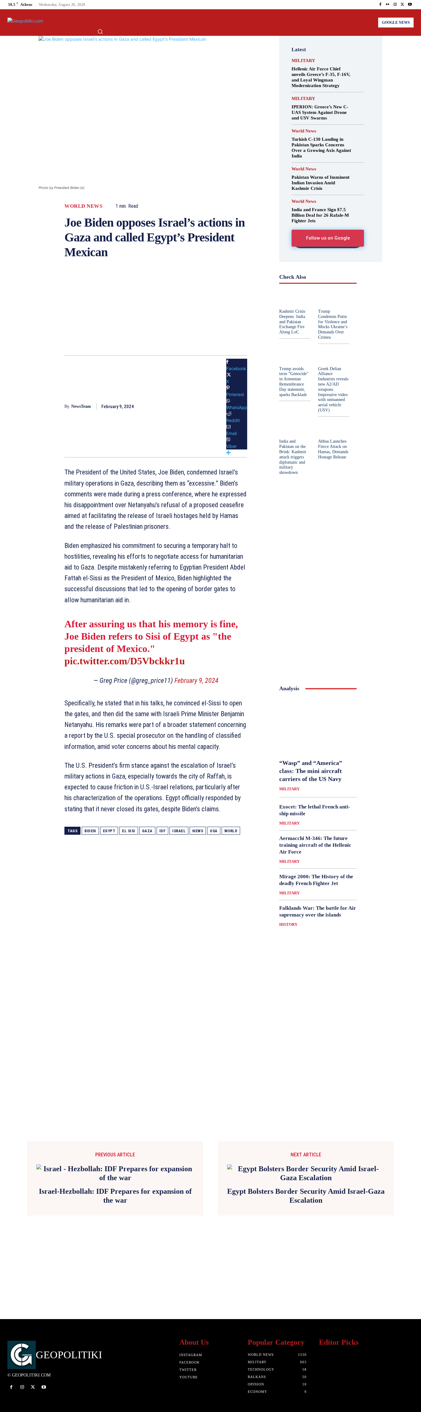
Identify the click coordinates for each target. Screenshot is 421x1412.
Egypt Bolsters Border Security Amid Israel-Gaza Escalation (306, 1195)
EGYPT (109, 831)
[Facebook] (380, 4)
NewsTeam (81, 406)
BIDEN (90, 831)
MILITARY (303, 60)
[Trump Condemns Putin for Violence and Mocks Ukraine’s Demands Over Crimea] (333, 298)
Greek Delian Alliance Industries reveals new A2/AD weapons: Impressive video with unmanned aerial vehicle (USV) (333, 389)
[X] (402, 4)
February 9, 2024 (196, 680)
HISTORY (288, 924)
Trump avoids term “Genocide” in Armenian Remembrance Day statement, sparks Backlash (294, 381)
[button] (100, 31)
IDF (162, 831)
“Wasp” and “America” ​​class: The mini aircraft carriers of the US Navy (311, 770)
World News (83, 206)
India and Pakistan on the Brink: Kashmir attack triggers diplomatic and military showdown (292, 457)
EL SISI (128, 831)
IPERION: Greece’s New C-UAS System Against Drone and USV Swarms (320, 112)
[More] (236, 452)
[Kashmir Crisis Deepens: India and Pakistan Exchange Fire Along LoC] (294, 298)
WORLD (231, 831)
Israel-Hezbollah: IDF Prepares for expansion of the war (115, 1195)
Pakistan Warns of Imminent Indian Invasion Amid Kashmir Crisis (320, 183)
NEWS (197, 831)
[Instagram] (395, 4)
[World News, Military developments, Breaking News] (29, 23)
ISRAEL (179, 831)
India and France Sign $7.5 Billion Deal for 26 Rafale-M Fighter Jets (320, 215)
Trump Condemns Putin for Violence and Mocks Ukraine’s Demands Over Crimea (332, 324)
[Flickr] (387, 4)
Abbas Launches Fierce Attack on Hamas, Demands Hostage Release (333, 449)
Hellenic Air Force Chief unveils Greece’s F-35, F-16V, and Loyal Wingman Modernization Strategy (321, 77)
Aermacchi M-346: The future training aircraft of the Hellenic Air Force (315, 845)
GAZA (147, 831)
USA (214, 831)
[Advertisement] (155, 312)
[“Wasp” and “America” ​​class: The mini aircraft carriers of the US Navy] (318, 725)
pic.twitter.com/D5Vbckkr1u (124, 660)
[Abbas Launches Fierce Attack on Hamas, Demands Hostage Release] (333, 428)
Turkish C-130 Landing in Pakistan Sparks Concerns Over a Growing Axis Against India (321, 147)
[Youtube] (410, 4)
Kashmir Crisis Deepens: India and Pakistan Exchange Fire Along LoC (292, 321)
